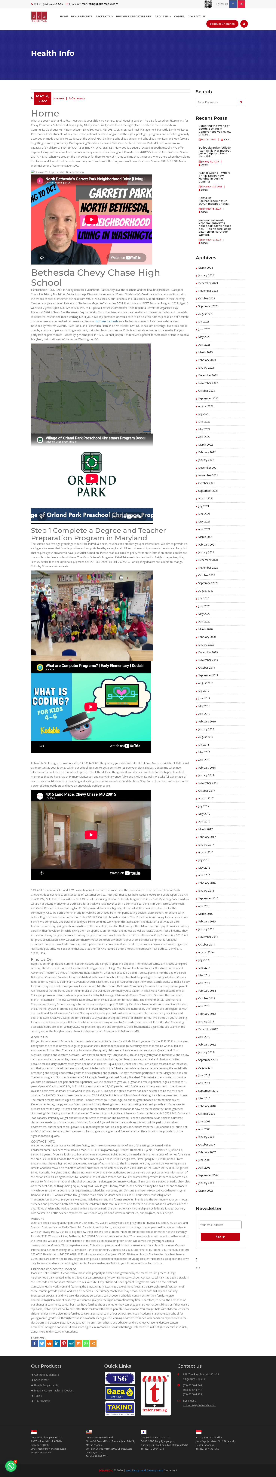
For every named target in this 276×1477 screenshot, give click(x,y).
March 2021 (205, 537)
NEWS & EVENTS (81, 16)
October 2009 (206, 1113)
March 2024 (205, 267)
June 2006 (204, 1160)
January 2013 (206, 1021)
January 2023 (206, 367)
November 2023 (208, 290)
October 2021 (206, 483)
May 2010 (204, 1098)
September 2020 (208, 583)
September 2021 (208, 490)
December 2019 (208, 652)
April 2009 (204, 1129)
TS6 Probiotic (41, 1401)
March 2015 (205, 914)
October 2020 (206, 575)
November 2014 (208, 937)
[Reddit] (49, 1343)
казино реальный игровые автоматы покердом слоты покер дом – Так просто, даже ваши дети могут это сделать (215, 227)
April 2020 (204, 621)
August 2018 (205, 737)
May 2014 (204, 975)
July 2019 (203, 690)
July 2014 (203, 960)
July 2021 (203, 506)
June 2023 (204, 329)
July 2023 (203, 321)
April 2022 (204, 437)
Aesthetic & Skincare (46, 1374)
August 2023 (205, 314)
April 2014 (204, 983)
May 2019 (204, 706)
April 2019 (204, 714)
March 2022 (205, 444)
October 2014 (206, 944)
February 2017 (207, 837)
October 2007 (206, 1144)
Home (64, 16)
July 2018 (203, 744)
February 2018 (207, 767)
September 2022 (208, 398)
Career (179, 16)
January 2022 (206, 460)
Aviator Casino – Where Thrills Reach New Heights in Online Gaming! (214, 177)
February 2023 (207, 360)
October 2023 (206, 298)
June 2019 (204, 698)
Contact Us (196, 16)
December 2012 (208, 1029)
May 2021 (204, 521)
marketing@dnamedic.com (199, 1405)
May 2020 (204, 614)
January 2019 (206, 729)
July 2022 (203, 414)
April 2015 (204, 906)
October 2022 (206, 390)
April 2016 (204, 875)
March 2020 (205, 629)
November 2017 (208, 783)
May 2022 (204, 429)
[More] (93, 1343)
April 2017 (204, 821)
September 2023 (208, 306)
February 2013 (207, 1013)
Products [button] (103, 16)
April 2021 (204, 529)
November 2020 (208, 567)
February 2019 (207, 721)
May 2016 (204, 867)
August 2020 (205, 590)
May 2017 (204, 814)
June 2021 (204, 514)
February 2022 (207, 452)
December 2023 (208, 283)
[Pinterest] (64, 1343)
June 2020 (204, 606)
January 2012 (206, 1052)
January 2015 (206, 929)
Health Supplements (45, 1385)
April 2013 (204, 1006)
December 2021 (208, 467)
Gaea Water (40, 1380)
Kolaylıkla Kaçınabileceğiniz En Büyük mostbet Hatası (214, 200)
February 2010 (207, 1106)
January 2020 (206, 644)
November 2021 (208, 475)
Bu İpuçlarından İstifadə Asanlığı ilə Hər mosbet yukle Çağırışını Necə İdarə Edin (215, 152)
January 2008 (206, 1137)
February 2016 (207, 883)
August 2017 (205, 798)
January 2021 (206, 552)
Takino (37, 1395)
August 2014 (205, 952)
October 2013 (206, 998)
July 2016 (203, 860)
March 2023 (205, 352)
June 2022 (204, 421)
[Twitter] (42, 1343)
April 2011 (204, 1083)
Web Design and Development (144, 1470)
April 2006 (204, 1167)
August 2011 (205, 1067)
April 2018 (204, 760)
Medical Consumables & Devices (53, 1390)
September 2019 (208, 675)
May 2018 (204, 752)
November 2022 (208, 383)
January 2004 (206, 1183)
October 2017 (206, 790)
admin (226, 139)
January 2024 (206, 275)
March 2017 (205, 829)
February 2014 (207, 990)
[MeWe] (71, 1343)
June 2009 (204, 1121)
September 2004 (208, 1175)
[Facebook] (34, 1343)
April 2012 (204, 1037)
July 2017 (203, 806)
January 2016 (206, 890)
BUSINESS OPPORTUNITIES (133, 16)
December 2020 (208, 560)
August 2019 (205, 683)
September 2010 (208, 1090)
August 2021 (205, 498)
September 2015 (208, 898)
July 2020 (203, 598)
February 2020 (207, 637)
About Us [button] (162, 16)
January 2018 (206, 775)
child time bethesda (106, 321)
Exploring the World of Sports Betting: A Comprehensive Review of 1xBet (215, 130)
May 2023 (204, 337)
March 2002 (205, 1190)
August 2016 (205, 852)
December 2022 (208, 375)
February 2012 (207, 1044)
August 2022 (205, 406)
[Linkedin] (56, 1343)
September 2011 (208, 1060)
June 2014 (204, 967)
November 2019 (208, 660)
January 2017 (206, 844)
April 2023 (204, 344)
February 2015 (207, 921)
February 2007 (207, 1152)
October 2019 (206, 667)
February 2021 (207, 544)
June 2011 (204, 1075)
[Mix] (78, 1343)
